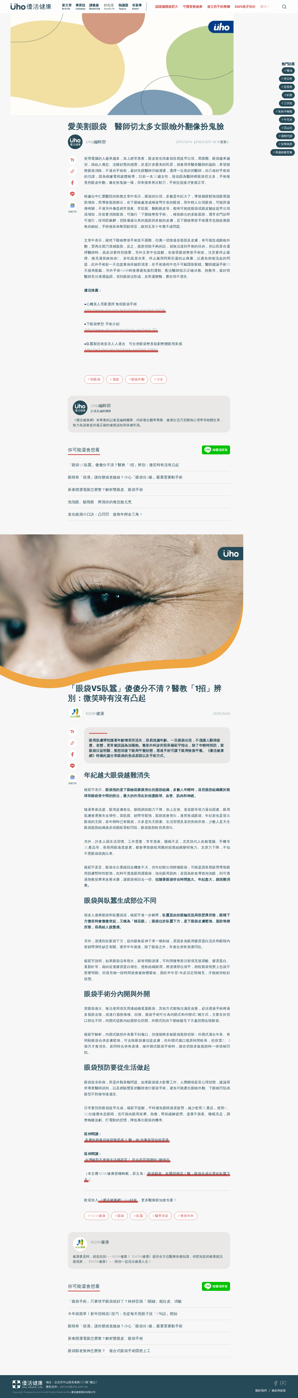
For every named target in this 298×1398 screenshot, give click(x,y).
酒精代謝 (286, 136)
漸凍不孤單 (267, 6)
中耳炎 (288, 119)
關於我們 (261, 1390)
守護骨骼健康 (191, 6)
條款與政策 (279, 1390)
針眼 (289, 95)
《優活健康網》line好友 (118, 1200)
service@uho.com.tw (74, 1386)
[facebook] (275, 1384)
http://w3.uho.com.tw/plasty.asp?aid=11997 (121, 349)
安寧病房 (286, 144)
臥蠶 (139, 1215)
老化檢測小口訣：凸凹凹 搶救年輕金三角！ (105, 514)
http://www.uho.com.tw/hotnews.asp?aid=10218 (125, 310)
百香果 (288, 87)
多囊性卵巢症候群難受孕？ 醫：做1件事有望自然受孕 (127, 1140)
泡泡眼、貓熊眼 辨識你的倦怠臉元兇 (100, 502)
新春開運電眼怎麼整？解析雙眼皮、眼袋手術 (105, 489)
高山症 (288, 128)
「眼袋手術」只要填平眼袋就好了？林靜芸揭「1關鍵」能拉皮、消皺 (125, 1301)
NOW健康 (95, 713)
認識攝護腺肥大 (165, 6)
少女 (160, 379)
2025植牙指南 (243, 6)
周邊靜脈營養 (283, 152)
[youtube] (283, 1384)
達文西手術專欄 (217, 6)
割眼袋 (95, 379)
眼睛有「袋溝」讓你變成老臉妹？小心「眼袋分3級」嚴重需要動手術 (125, 477)
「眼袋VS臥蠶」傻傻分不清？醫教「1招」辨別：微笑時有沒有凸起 (123, 465)
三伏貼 (288, 103)
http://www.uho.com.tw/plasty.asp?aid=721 (121, 329)
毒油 (289, 70)
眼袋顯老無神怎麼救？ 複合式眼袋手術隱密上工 (109, 1351)
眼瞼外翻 (138, 379)
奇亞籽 (288, 78)
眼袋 (121, 1215)
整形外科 (187, 1215)
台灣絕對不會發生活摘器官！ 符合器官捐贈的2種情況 (127, 1159)
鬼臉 (116, 379)
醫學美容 (161, 1215)
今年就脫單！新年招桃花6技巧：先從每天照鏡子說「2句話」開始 (122, 1314)
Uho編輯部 (96, 142)
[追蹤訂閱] (72, 205)
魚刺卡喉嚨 (285, 111)
